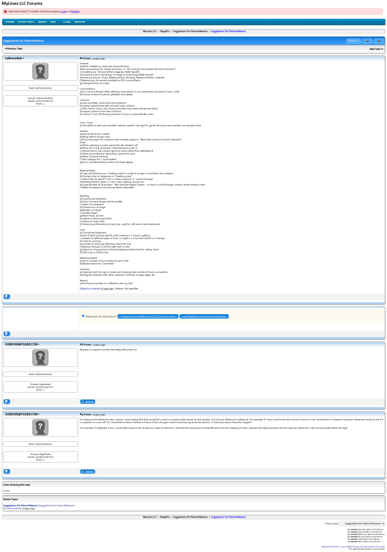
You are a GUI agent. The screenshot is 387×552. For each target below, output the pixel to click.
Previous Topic (15, 48)
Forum (10, 22)
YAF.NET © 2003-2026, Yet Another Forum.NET (365, 547)
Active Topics (26, 22)
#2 (81, 344)
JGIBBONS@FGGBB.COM (21, 344)
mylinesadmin (13, 58)
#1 (81, 58)
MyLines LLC (149, 31)
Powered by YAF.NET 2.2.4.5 (333, 547)
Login (63, 11)
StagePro (165, 31)
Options (353, 40)
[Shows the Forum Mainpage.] (22, 5)
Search (42, 22)
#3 (81, 414)
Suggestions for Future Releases (190, 31)
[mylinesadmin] (40, 77)
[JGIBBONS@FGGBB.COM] (40, 363)
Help (53, 22)
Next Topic (375, 49)
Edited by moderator (90, 288)
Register (74, 11)
